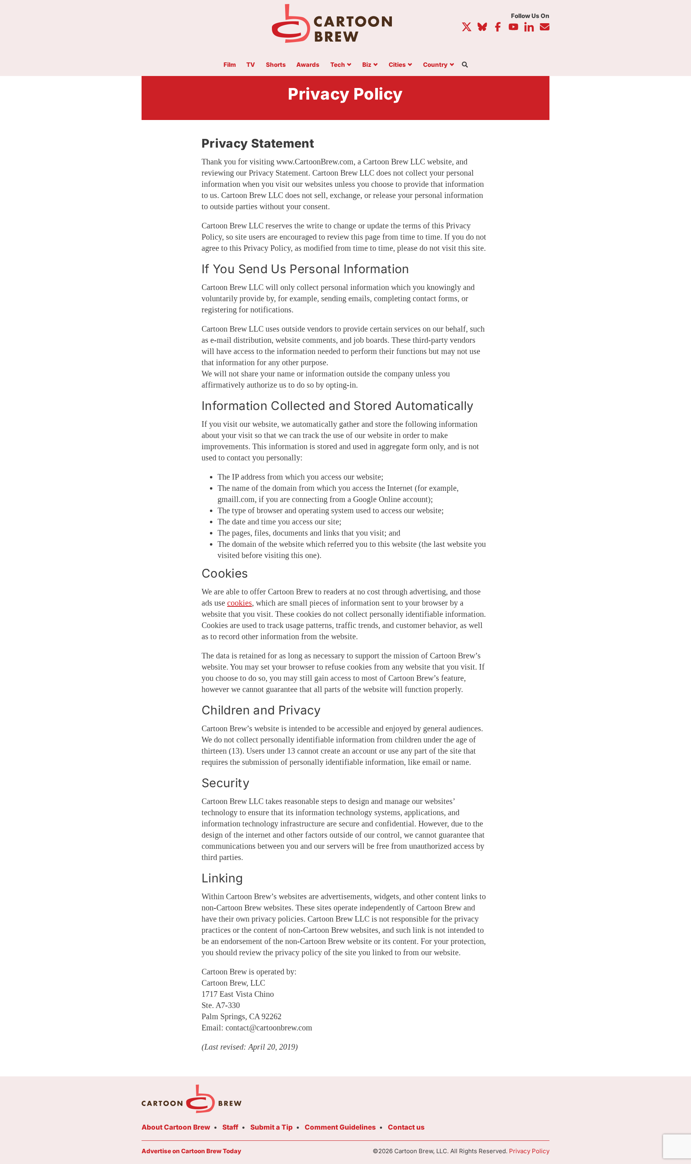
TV (250, 65)
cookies (239, 602)
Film (230, 65)
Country (435, 65)
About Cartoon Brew (176, 1127)
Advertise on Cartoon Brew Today (191, 1151)
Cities (397, 65)
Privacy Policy (529, 1151)
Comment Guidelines (340, 1127)
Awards (308, 65)
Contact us (406, 1127)
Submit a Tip (271, 1127)
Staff (230, 1127)
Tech (337, 65)
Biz (366, 65)
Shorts (276, 65)
